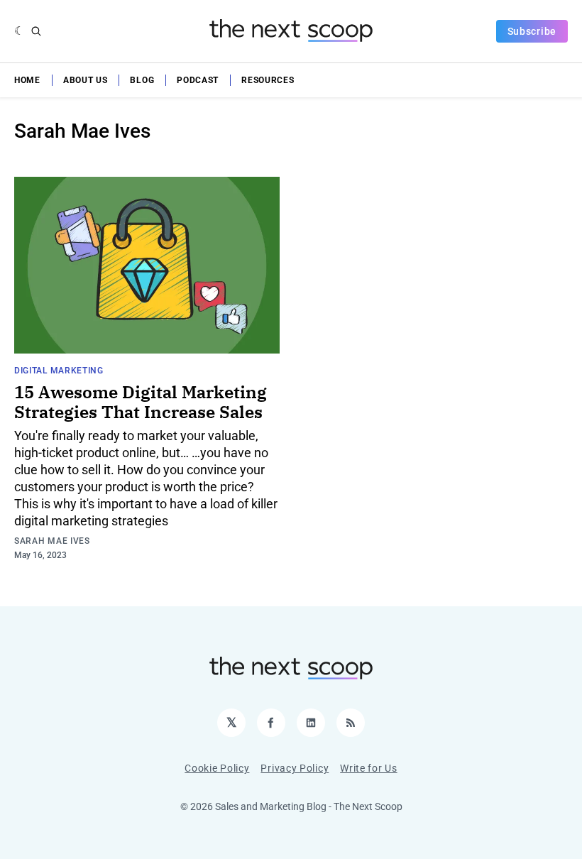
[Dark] (19, 31)
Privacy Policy (294, 768)
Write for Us (368, 768)
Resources (267, 80)
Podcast (198, 80)
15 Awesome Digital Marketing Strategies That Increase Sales (140, 402)
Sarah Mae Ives (52, 541)
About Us (85, 80)
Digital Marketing (59, 371)
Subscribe (531, 31)
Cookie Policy (217, 768)
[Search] (36, 31)
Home (27, 80)
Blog (142, 80)
